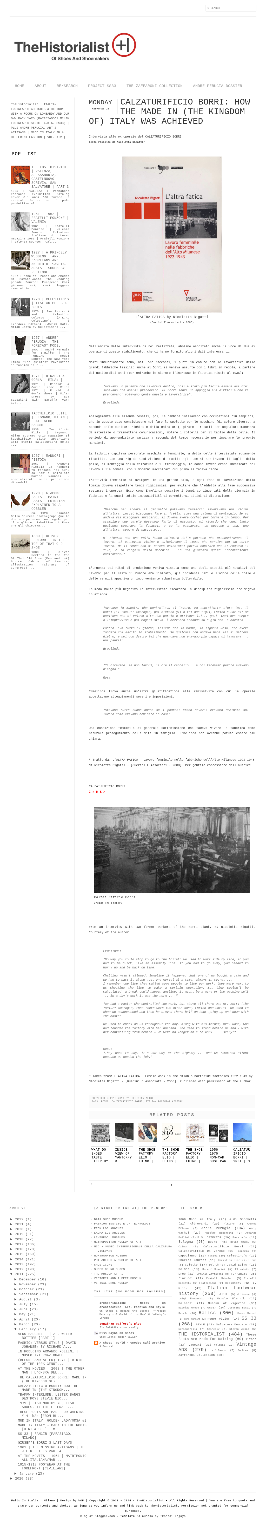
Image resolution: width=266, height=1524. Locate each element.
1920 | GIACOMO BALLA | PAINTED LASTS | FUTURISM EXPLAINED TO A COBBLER (48, 501)
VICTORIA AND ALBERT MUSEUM (117, 1278)
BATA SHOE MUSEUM (108, 1219)
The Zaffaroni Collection (155, 86)
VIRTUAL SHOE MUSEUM (111, 1283)
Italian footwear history (164, 1101)
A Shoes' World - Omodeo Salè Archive (132, 1342)
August (25, 1299)
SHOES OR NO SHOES (109, 1269)
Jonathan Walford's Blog (120, 1323)
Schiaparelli (187, 1329)
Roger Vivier (219, 1318)
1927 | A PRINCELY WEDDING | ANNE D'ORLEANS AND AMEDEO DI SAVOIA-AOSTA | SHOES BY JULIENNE (49, 262)
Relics (207, 1312)
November (27, 1284)
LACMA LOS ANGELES (109, 1232)
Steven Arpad (239, 1329)
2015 (19, 1254)
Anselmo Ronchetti (219, 1233)
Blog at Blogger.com (97, 1516)
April (24, 1319)
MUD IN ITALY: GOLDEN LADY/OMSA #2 (52, 1421)
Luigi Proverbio (191, 1298)
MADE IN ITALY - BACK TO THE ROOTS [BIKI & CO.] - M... (52, 1427)
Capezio (243, 1251)
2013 (19, 1264)
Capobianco (187, 1255)
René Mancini (192, 1319)
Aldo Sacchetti (242, 1219)
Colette (191, 1264)
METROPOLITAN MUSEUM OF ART (117, 1241)
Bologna (185, 1242)
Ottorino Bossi (239, 1307)
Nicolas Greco (188, 1307)
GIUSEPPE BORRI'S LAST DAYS (45, 1443)
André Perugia (215, 1228)
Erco (182, 1273)
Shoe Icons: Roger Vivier (118, 1336)
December (27, 1279)
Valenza (219, 1345)
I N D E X (97, 792)
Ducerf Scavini (213, 1269)
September (28, 1294)
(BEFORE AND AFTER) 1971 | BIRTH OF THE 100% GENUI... (50, 1362)
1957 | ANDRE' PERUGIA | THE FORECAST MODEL (46, 342)
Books (105, 1101)
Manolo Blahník (231, 1298)
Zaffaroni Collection (196, 1355)
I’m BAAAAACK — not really (118, 1327)
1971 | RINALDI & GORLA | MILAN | (48, 378)
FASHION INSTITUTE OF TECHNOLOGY (122, 1223)
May (22, 1314)
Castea (212, 1255)
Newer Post (92, 1184)
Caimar (183, 1246)
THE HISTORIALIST (201, 1334)
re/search (67, 86)
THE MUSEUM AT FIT (109, 1273)
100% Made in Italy (197, 1219)
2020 (19, 1229)
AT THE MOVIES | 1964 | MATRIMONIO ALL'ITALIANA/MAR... (52, 1458)
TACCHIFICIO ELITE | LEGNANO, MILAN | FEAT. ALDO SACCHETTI (50, 419)
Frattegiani (207, 1283)
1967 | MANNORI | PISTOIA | (48, 458)
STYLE (200, 1324)
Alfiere (229, 1223)
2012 (19, 1269)
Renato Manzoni (246, 1313)
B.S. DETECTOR (209, 1237)
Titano (250, 1339)
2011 (19, 1274)
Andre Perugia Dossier (217, 86)
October (26, 1289)
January (26, 1474)
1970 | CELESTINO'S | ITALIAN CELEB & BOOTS (50, 303)
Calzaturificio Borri (127, 1101)
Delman (183, 1269)
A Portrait (107, 1346)
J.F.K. (224, 1294)
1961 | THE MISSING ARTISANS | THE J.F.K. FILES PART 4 (52, 1449)
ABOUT (40, 86)
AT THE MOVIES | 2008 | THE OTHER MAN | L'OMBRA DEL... (51, 1371)
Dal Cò (214, 1265)
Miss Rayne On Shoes (116, 1333)
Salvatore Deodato (231, 1324)
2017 (19, 1244)
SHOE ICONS (103, 1264)
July (23, 1304)
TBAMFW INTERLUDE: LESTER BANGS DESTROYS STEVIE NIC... (49, 1397)
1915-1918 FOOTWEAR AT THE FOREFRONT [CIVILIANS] (44, 1466)
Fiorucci (185, 1278)
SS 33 (249, 1318)
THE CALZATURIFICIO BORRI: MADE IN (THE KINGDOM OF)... (52, 1379)
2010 (19, 1479)
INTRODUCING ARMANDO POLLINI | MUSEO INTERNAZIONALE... (48, 1353)
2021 (19, 1224)
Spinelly (213, 1329)
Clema (252, 1260)
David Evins (237, 1264)
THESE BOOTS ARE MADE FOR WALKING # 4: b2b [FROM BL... (51, 1414)
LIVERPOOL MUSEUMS (109, 1237)
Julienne (243, 1294)
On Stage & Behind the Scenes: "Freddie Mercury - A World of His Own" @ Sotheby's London (132, 1314)
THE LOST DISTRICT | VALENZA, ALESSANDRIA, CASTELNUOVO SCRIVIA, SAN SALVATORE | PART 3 (50, 177)
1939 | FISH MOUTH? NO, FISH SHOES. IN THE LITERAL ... (46, 1405)
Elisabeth (242, 1269)
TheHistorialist (150, 1500)
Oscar (211, 1307)
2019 (19, 1234)
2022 (19, 1219)
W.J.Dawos (219, 1350)
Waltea (243, 1350)
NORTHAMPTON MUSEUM (110, 1255)
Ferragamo (239, 1273)
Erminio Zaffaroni (210, 1274)
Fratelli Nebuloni (220, 1278)
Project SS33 (102, 86)
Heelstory (233, 1283)
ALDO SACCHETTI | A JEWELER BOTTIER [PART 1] (45, 1336)
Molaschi (185, 1303)
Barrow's (239, 1237)
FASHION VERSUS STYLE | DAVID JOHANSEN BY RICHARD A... (47, 1345)
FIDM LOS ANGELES (108, 1228)
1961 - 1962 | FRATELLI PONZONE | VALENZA (50, 218)
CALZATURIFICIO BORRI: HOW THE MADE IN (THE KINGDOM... (48, 1388)
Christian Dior (229, 1260)
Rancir (183, 1313)
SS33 (60, 123)
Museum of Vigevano (226, 1303)
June (23, 1309)
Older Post (250, 1184)
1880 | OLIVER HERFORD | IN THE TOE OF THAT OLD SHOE (48, 542)
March (24, 1324)
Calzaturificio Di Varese (201, 1251)
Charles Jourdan (192, 1260)
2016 (19, 1249)
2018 (19, 1239)
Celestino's (237, 1255)
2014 (19, 1259)
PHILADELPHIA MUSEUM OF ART (117, 1260)
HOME (19, 86)
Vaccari (195, 1344)
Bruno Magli (239, 1242)
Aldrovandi (199, 1223)
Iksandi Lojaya (173, 1516)
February (27, 1329)
